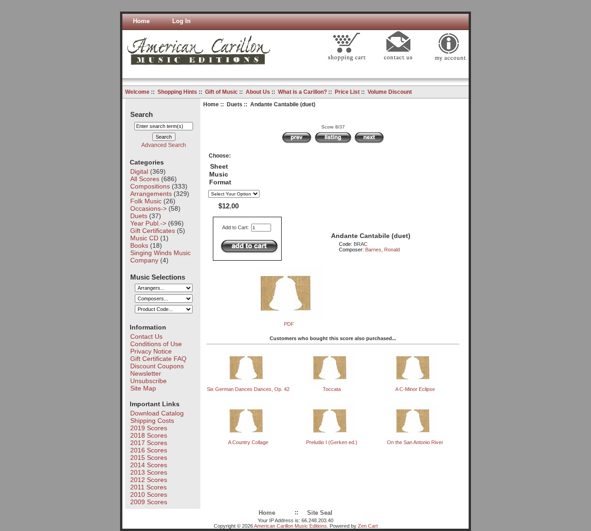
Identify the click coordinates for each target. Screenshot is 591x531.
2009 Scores (148, 502)
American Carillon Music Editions (290, 526)
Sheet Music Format (220, 174)
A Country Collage (248, 442)
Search (141, 114)
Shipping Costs (152, 420)
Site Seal (319, 513)
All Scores (144, 179)
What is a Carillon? (302, 92)
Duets (234, 104)
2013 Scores (148, 472)
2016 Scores (148, 450)
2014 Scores (148, 465)
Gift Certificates (152, 230)
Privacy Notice (151, 351)
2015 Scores (148, 457)
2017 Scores (148, 442)
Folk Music (146, 201)
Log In (181, 21)
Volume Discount (390, 92)
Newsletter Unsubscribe (148, 377)
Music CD (144, 238)
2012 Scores (148, 479)
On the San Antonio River (415, 442)
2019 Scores (148, 428)
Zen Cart (368, 526)
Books (139, 245)
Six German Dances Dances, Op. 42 (248, 389)
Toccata (332, 389)
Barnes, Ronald (382, 249)
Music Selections (157, 277)
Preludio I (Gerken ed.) (331, 442)
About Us (258, 92)
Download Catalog (157, 413)
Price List (347, 92)
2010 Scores (148, 494)
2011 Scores (148, 487)
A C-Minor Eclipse (415, 389)
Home (141, 21)
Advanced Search (163, 145)
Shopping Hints (177, 92)
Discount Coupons (157, 366)
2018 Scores (148, 435)
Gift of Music (221, 92)
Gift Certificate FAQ (158, 358)
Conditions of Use (156, 344)
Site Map (143, 388)
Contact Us (146, 336)
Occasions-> (148, 208)
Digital (139, 171)
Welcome (137, 92)
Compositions (150, 186)
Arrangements (151, 193)
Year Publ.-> (148, 223)
